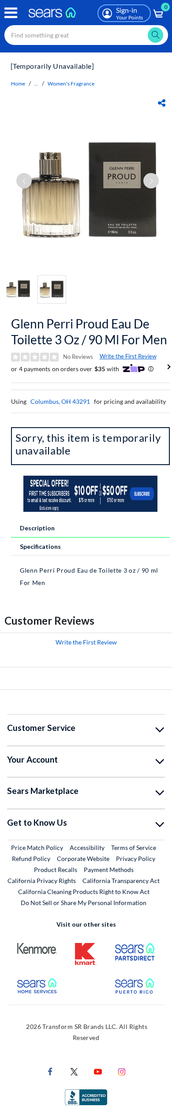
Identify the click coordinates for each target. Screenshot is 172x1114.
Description (37, 528)
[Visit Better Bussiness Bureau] (86, 1096)
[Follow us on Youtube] (98, 1071)
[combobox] (86, 35)
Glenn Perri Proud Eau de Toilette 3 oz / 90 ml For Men (89, 331)
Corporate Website (83, 858)
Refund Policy (31, 858)
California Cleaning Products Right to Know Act (84, 891)
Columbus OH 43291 (60, 401)
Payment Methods (109, 869)
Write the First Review (128, 356)
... (36, 83)
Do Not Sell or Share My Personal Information (83, 902)
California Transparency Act (121, 880)
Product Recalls (55, 869)
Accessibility (87, 847)
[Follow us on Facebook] (50, 1071)
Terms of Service (133, 847)
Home (18, 83)
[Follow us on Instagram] (122, 1071)
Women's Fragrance (71, 83)
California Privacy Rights (41, 880)
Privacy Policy (135, 858)
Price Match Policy (37, 847)
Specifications (40, 546)
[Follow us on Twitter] (74, 1071)
